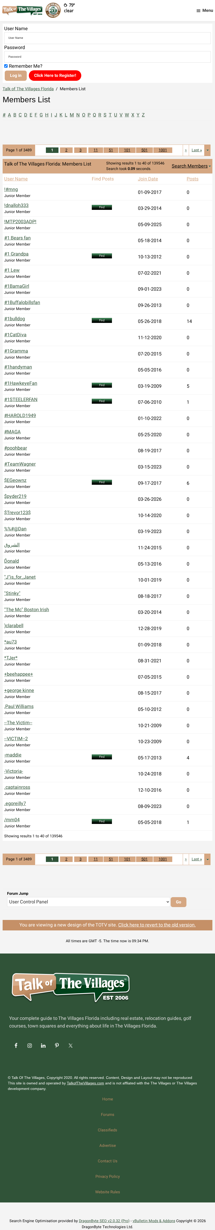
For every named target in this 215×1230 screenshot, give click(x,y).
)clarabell (13, 625)
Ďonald (11, 561)
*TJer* (11, 658)
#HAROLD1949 (20, 415)
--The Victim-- (18, 722)
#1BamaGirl (16, 286)
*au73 (10, 642)
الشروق (12, 545)
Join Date (148, 179)
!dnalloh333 (16, 205)
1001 (163, 150)
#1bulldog (14, 318)
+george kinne (19, 690)
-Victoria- (13, 771)
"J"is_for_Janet (20, 577)
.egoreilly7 (15, 803)
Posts (192, 179)
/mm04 (12, 819)
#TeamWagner (20, 464)
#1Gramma (16, 351)
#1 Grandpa (16, 254)
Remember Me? (25, 66)
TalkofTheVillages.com (85, 1083)
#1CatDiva (15, 334)
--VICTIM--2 (16, 738)
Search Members (190, 166)
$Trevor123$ (17, 512)
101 (127, 150)
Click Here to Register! (55, 75)
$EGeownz (15, 480)
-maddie (13, 755)
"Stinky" (12, 593)
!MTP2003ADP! (20, 221)
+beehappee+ (18, 674)
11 (96, 150)
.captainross (17, 787)
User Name (16, 28)
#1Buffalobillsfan (22, 302)
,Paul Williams (19, 706)
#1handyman (18, 367)
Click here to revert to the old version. (157, 925)
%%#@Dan (15, 529)
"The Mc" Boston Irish (26, 609)
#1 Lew (12, 270)
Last (197, 150)
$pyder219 (15, 496)
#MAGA (12, 431)
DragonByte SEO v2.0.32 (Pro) (104, 1221)
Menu (207, 10)
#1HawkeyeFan (20, 383)
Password (14, 47)
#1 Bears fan (17, 238)
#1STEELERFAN (20, 399)
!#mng (11, 189)
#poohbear (15, 448)
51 (111, 150)
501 (144, 150)
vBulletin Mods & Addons (154, 1221)
